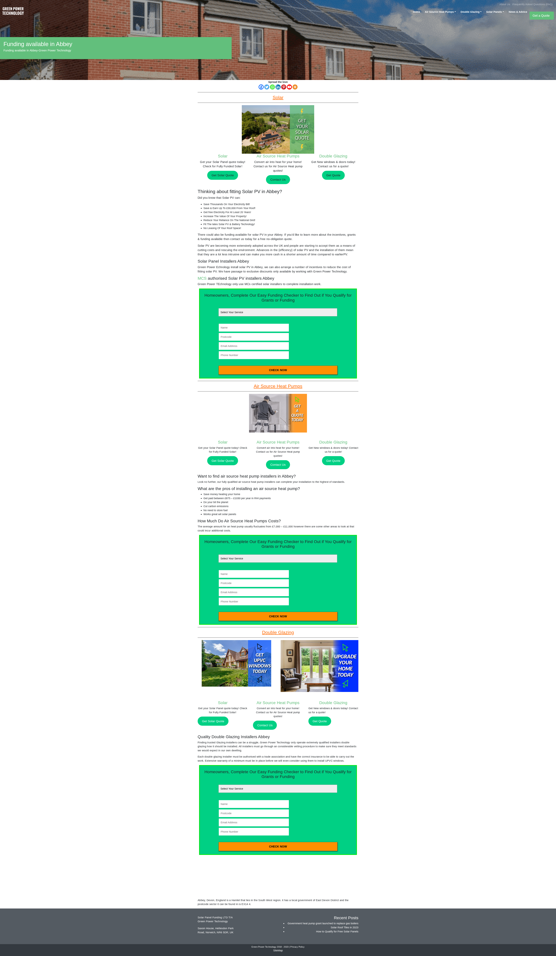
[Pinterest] (283, 87)
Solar (222, 156)
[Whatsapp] (272, 87)
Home (416, 11)
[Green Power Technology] (13, 11)
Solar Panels (494, 11)
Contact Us (278, 464)
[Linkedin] (278, 87)
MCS (202, 278)
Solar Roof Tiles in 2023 (344, 927)
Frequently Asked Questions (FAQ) (532, 4)
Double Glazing (470, 11)
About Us (504, 4)
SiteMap (278, 950)
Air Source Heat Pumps (439, 11)
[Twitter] (266, 87)
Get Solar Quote (223, 460)
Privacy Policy (297, 947)
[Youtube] (289, 87)
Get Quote (333, 460)
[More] (295, 87)
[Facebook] (261, 87)
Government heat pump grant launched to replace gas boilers (323, 923)
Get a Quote (541, 15)
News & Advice (518, 11)
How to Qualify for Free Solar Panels (337, 931)
